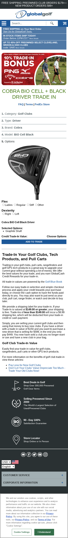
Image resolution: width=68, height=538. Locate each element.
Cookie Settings (22, 532)
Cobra (17, 127)
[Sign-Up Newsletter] (23, 454)
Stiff (31, 205)
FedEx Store (42, 104)
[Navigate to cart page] (62, 23)
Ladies (8, 205)
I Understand (44, 532)
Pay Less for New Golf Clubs (25, 365)
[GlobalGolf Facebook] (28, 454)
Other (41, 205)
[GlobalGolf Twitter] (34, 454)
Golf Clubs (24, 113)
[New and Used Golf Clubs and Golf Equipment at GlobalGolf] (34, 16)
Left (17, 214)
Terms (29, 104)
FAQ (21, 104)
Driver (16, 120)
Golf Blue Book (53, 281)
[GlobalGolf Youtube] (39, 454)
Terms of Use (44, 519)
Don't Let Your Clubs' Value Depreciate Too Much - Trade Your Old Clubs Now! (37, 369)
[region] (34, 515)
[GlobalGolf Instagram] (45, 454)
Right (8, 214)
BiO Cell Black (23, 134)
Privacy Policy (22, 519)
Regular (20, 205)
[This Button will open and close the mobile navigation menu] (3, 23)
